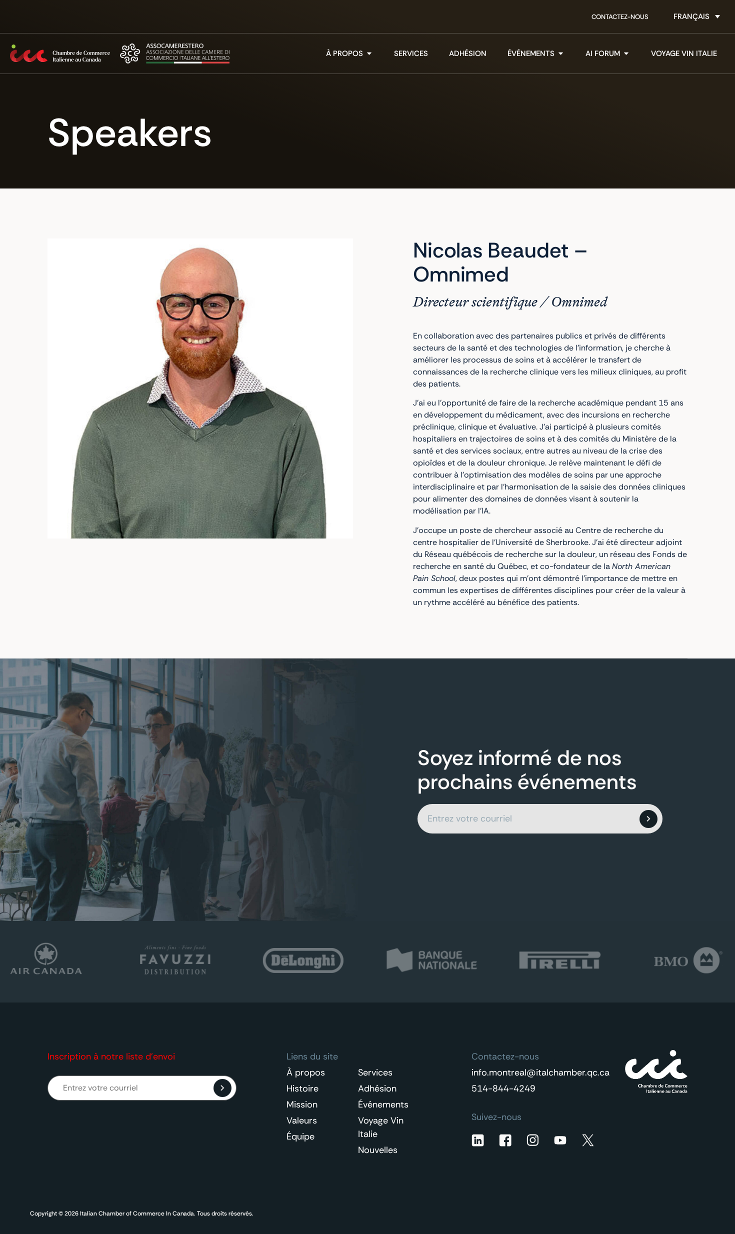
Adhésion (377, 1088)
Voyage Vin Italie (381, 1127)
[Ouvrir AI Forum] (626, 54)
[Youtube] (560, 1140)
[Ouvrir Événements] (560, 54)
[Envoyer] (649, 819)
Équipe (300, 1136)
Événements (383, 1104)
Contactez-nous (620, 16)
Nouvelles (378, 1150)
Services (375, 1072)
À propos (305, 1072)
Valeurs (301, 1120)
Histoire (302, 1088)
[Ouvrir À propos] (369, 54)
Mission (302, 1104)
